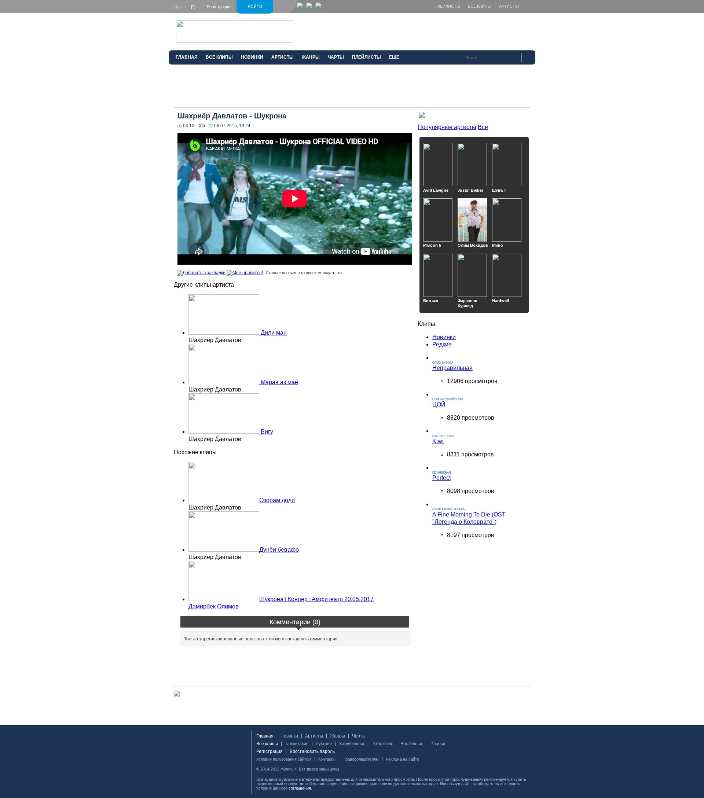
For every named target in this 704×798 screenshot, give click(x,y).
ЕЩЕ (394, 57)
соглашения (300, 788)
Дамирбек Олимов (213, 606)
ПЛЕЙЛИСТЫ (366, 57)
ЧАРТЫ (336, 57)
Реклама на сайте (402, 759)
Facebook (348, 769)
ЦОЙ (438, 404)
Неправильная (452, 368)
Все (483, 127)
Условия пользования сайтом (283, 759)
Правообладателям (360, 759)
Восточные (411, 743)
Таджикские (297, 743)
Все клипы (479, 6)
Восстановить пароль (312, 751)
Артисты (509, 6)
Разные (438, 743)
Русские (324, 743)
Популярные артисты (447, 127)
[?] (193, 6)
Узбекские (383, 743)
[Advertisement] (352, 89)
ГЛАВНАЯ (187, 57)
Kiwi (438, 441)
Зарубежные (352, 743)
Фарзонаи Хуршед (467, 303)
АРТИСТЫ (282, 57)
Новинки (444, 337)
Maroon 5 (432, 245)
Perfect (441, 478)
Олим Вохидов (473, 245)
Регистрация (218, 6)
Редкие (442, 344)
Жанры (337, 736)
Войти (255, 6)
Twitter (357, 769)
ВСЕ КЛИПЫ (219, 57)
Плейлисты (447, 6)
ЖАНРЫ (311, 57)
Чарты (359, 736)
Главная (265, 736)
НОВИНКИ (252, 57)
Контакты (327, 759)
